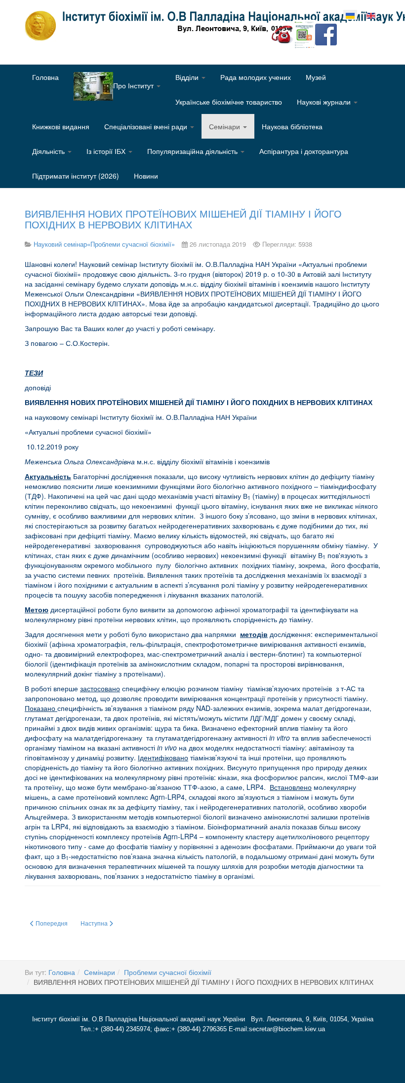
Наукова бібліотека (292, 126)
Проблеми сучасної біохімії (167, 972)
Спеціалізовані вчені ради (146, 126)
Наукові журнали (325, 102)
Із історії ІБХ (106, 151)
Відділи (188, 77)
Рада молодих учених (255, 77)
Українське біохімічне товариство (228, 102)
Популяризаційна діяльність (193, 151)
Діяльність (49, 151)
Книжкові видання (60, 126)
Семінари (225, 126)
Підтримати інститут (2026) (75, 176)
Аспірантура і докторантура (303, 151)
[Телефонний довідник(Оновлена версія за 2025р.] (282, 33)
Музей (316, 77)
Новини (146, 176)
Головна (45, 77)
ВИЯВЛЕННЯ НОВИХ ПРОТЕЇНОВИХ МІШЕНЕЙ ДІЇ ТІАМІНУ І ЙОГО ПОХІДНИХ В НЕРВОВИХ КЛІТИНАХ (183, 218)
